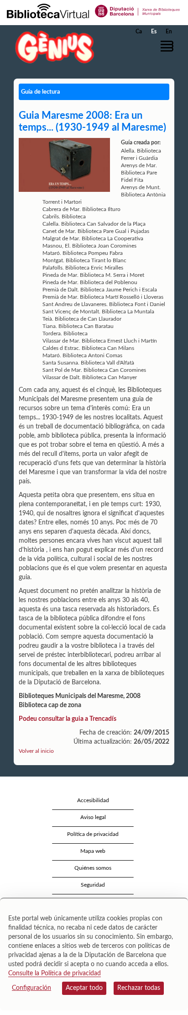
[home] (52, 47)
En (169, 31)
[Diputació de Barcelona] (137, 10)
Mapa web (92, 851)
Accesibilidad (93, 800)
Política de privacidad (93, 834)
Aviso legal (93, 817)
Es (154, 31)
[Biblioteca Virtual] (48, 10)
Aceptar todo (84, 988)
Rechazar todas (138, 988)
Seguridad (93, 885)
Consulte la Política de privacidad (54, 973)
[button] (168, 46)
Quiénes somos (92, 868)
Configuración (31, 988)
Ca (139, 31)
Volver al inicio (36, 751)
